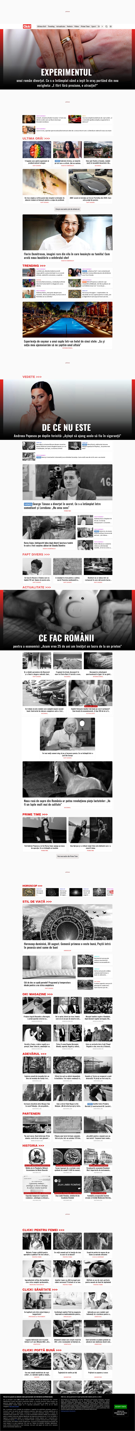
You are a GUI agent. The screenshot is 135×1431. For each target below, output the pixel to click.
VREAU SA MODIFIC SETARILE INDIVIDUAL (120, 1412)
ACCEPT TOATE (120, 1407)
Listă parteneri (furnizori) (68, 1411)
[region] (67, 1412)
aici (16, 1419)
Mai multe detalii (14, 1406)
